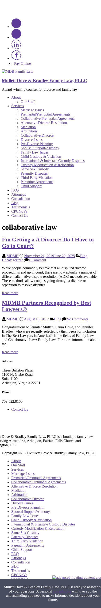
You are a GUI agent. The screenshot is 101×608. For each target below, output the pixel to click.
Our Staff (28, 102)
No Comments (77, 319)
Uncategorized (12, 260)
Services (17, 106)
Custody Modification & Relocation (47, 165)
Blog (15, 203)
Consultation (20, 199)
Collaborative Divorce (37, 135)
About (16, 97)
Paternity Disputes (34, 173)
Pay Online (22, 63)
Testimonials (20, 207)
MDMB (13, 256)
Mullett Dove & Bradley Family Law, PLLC (44, 80)
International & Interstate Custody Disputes (53, 161)
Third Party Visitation (37, 178)
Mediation (28, 127)
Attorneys (18, 194)
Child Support (31, 186)
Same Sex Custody (35, 169)
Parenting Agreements (37, 182)
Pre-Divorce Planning (37, 144)
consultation (62, 591)
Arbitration (29, 131)
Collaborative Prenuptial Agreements (48, 118)
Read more (10, 293)
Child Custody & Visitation (41, 156)
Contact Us (19, 216)
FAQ (15, 190)
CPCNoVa (19, 211)
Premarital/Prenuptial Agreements (45, 114)
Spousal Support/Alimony (40, 148)
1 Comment (37, 260)
